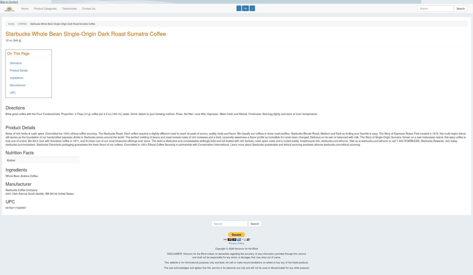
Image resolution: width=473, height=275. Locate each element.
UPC (12, 92)
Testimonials (69, 8)
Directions (16, 63)
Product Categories (45, 8)
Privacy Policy (236, 243)
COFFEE (22, 23)
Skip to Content (9, 2)
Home (24, 8)
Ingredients (16, 78)
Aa (245, 8)
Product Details (19, 70)
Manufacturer (18, 85)
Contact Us (88, 8)
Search (461, 8)
